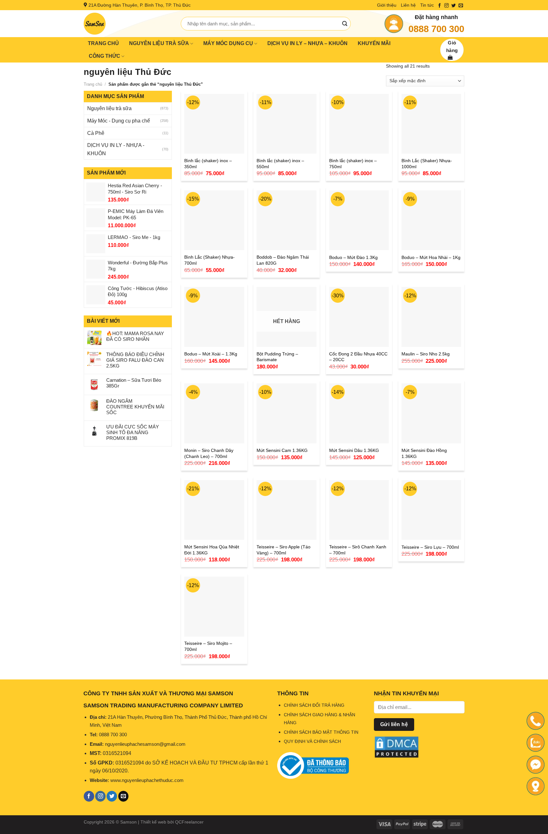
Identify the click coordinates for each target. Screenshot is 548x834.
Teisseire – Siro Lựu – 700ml (430, 547)
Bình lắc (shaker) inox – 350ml (208, 163)
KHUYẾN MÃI (374, 43)
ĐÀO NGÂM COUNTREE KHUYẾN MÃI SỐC (135, 406)
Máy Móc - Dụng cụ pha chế (118, 120)
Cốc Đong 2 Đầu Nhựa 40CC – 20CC (358, 356)
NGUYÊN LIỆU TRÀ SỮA (159, 43)
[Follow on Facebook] (439, 5)
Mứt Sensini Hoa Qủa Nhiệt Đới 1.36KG (211, 549)
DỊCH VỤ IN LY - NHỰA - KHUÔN (115, 149)
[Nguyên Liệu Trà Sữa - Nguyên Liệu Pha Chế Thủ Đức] (127, 23)
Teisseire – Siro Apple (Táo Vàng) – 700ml (283, 549)
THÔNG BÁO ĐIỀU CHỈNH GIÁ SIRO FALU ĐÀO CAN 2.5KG (135, 360)
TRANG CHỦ (103, 43)
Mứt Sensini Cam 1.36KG (282, 450)
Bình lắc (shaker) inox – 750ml (353, 163)
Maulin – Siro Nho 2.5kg (425, 353)
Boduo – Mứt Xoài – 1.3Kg (210, 353)
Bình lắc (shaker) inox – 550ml (280, 163)
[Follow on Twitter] (453, 5)
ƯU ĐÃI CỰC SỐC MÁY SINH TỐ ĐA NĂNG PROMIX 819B (132, 432)
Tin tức (427, 5)
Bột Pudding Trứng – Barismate (277, 356)
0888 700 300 (436, 29)
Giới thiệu (386, 5)
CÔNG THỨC (104, 56)
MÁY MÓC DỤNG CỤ (228, 43)
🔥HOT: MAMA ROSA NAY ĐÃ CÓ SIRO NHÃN (135, 336)
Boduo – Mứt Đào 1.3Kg (353, 257)
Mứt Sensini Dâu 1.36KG (354, 450)
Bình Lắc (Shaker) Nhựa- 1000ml (426, 163)
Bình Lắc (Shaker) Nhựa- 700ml (209, 260)
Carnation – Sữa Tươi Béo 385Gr (133, 382)
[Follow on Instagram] (446, 5)
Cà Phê (95, 133)
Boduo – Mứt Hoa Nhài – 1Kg (430, 257)
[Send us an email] (461, 5)
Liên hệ (408, 5)
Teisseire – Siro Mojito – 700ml (208, 646)
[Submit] (344, 23)
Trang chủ (93, 84)
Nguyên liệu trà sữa (109, 108)
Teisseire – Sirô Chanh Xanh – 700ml (357, 549)
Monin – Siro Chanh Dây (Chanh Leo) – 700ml (208, 453)
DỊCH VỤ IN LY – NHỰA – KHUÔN (307, 43)
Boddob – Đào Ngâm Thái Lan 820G (283, 260)
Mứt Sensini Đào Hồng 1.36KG (424, 453)
